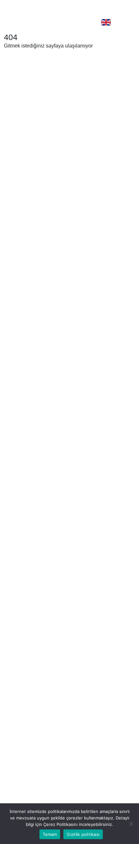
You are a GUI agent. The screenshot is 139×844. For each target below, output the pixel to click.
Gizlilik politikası (83, 834)
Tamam (50, 834)
